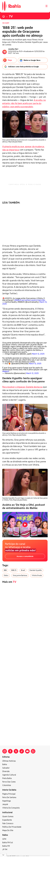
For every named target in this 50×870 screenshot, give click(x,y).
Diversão (6, 771)
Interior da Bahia (9, 790)
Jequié (5, 804)
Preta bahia (7, 778)
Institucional (7, 812)
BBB (5, 570)
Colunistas (6, 785)
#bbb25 (5, 371)
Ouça (10, 60)
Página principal (8, 794)
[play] (25, 524)
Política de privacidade (11, 827)
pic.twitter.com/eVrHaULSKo (33, 300)
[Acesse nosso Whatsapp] (33, 751)
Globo (6, 575)
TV (11, 16)
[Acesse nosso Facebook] (10, 751)
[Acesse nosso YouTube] (27, 751)
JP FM (4, 849)
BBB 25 (13, 570)
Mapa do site (7, 830)
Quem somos (7, 816)
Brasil (23, 570)
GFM (4, 839)
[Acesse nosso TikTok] (21, 751)
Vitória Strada (37, 575)
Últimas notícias (9, 761)
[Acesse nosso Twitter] (16, 751)
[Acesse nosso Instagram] (4, 751)
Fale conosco (7, 823)
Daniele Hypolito (36, 570)
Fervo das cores (9, 782)
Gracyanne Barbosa (20, 575)
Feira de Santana (9, 797)
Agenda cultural (9, 775)
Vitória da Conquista (11, 808)
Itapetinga (6, 801)
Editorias (6, 757)
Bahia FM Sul (7, 842)
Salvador (6, 768)
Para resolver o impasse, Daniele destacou (22, 387)
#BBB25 (17, 300)
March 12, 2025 (38, 354)
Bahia (4, 764)
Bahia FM (6, 846)
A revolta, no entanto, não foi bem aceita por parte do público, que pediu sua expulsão (24, 103)
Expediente (7, 820)
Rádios (5, 835)
